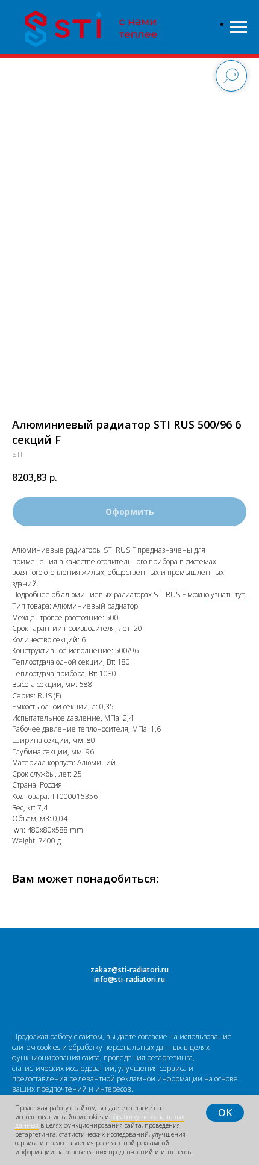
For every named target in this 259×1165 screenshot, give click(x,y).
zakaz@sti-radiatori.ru (129, 970)
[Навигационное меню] (238, 27)
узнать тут (228, 594)
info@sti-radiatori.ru (129, 979)
